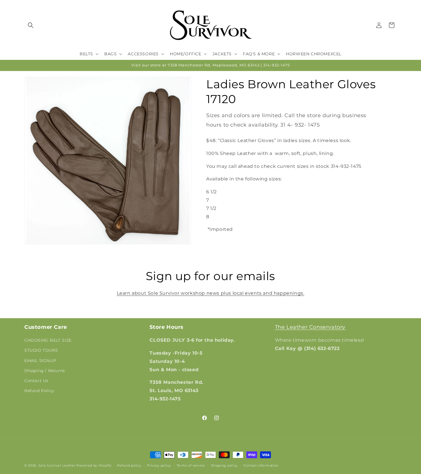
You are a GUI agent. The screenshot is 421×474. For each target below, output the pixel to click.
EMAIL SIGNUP (40, 360)
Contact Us (36, 380)
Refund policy (129, 465)
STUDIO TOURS (41, 350)
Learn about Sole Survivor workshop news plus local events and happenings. (210, 293)
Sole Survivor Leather (57, 465)
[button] (30, 25)
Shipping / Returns (44, 370)
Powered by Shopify (94, 465)
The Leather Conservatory (310, 327)
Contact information (260, 465)
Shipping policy (224, 465)
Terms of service (191, 465)
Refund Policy (39, 390)
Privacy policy (159, 465)
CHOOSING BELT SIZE (48, 340)
